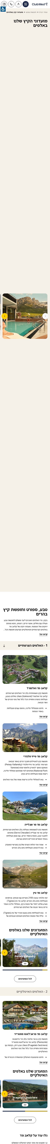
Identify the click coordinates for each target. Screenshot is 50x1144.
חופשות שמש (31, 12)
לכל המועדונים (25, 978)
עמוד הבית (43, 12)
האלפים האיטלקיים (32, 991)
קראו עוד (43, 634)
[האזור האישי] (18, 4)
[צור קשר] (11, 4)
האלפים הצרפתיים (32, 645)
